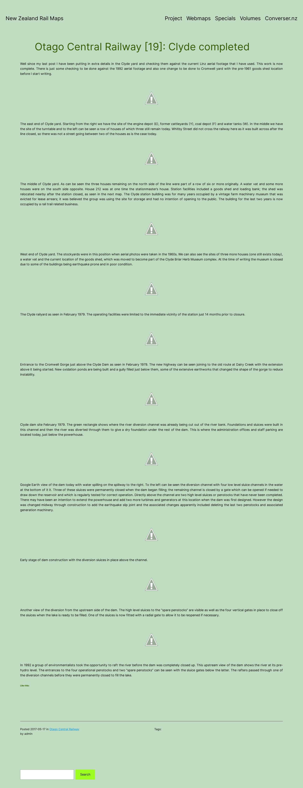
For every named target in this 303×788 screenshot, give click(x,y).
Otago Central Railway (64, 729)
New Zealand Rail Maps (34, 18)
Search (85, 774)
